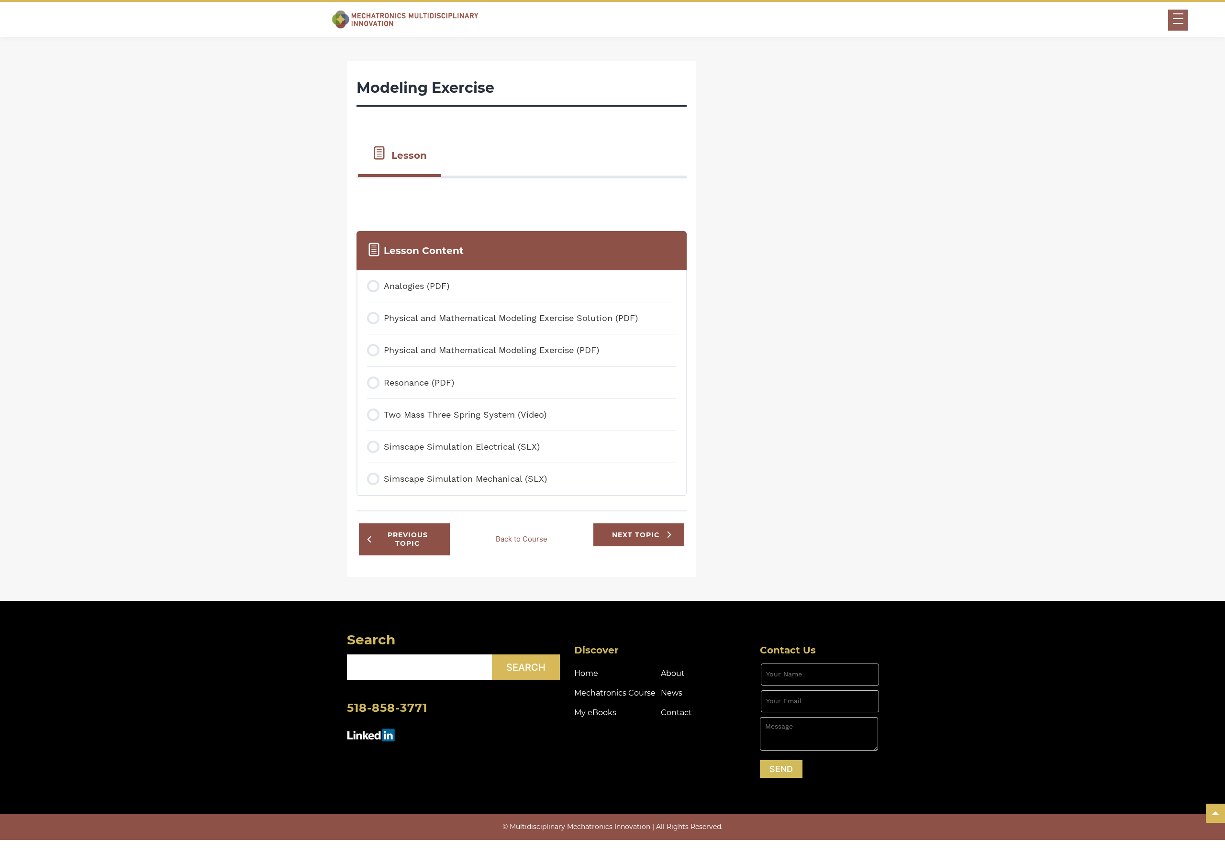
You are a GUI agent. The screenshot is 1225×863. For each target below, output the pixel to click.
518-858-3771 (387, 708)
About (673, 673)
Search (371, 639)
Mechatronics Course (615, 692)
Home (586, 673)
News (671, 692)
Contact (676, 712)
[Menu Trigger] (1178, 20)
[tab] (399, 154)
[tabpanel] (521, 197)
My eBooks (595, 712)
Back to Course (521, 538)
